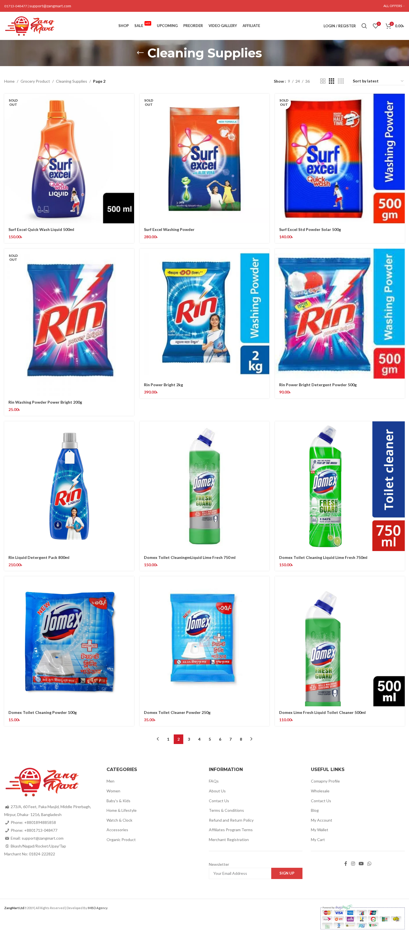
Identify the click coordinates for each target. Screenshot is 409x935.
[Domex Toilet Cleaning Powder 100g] (69, 641)
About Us (217, 790)
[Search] (364, 26)
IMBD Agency (98, 908)
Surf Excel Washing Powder (169, 229)
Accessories (117, 829)
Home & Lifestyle (122, 810)
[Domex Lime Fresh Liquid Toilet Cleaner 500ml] (340, 641)
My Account (321, 820)
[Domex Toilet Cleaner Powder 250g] (205, 641)
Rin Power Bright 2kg (163, 384)
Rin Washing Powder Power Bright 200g (45, 402)
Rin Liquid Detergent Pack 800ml (38, 557)
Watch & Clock (119, 820)
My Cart (318, 839)
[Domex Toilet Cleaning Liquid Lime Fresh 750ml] (340, 486)
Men (110, 781)
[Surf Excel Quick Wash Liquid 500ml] (69, 159)
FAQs (214, 781)
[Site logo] (29, 25)
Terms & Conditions (226, 810)
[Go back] (140, 53)
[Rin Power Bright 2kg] (205, 314)
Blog (315, 810)
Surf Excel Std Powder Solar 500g (310, 229)
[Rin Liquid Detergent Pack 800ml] (69, 486)
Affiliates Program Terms (231, 829)
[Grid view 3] (331, 81)
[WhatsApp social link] (369, 864)
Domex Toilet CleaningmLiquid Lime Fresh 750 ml (190, 557)
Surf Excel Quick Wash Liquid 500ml (41, 229)
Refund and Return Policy (231, 820)
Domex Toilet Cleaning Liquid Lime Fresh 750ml (323, 557)
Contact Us (219, 800)
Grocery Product (35, 81)
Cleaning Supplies (71, 81)
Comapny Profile (325, 781)
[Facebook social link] (345, 864)
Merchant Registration (229, 839)
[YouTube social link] (361, 864)
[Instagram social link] (353, 864)
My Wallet (319, 829)
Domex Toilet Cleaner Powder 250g (177, 712)
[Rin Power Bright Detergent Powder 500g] (340, 314)
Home (9, 81)
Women (113, 790)
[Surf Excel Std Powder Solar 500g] (340, 159)
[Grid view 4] (341, 81)
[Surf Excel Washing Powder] (205, 159)
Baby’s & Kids (118, 800)
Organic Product (121, 839)
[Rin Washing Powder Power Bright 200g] (69, 322)
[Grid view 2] (323, 81)
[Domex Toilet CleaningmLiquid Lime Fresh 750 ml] (205, 486)
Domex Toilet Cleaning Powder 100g (42, 712)
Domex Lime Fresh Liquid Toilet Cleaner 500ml (322, 712)
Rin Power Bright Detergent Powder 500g (318, 384)
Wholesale (320, 790)
